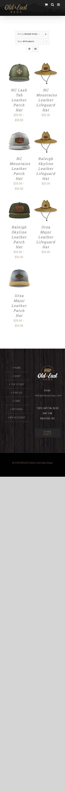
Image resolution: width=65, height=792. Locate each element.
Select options (18, 72)
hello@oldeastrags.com (48, 395)
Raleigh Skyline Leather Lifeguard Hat (45, 168)
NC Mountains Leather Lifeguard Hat (46, 100)
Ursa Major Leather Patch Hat (19, 305)
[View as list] (35, 49)
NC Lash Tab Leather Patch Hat (19, 100)
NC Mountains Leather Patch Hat (20, 168)
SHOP (17, 376)
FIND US (17, 392)
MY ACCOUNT (17, 417)
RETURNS (17, 409)
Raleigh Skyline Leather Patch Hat (19, 237)
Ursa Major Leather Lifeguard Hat (45, 237)
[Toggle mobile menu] (58, 4)
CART (18, 400)
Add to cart (43, 72)
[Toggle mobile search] (52, 4)
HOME (17, 367)
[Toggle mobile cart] (46, 4)
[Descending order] (46, 34)
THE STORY (17, 384)
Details (20, 75)
